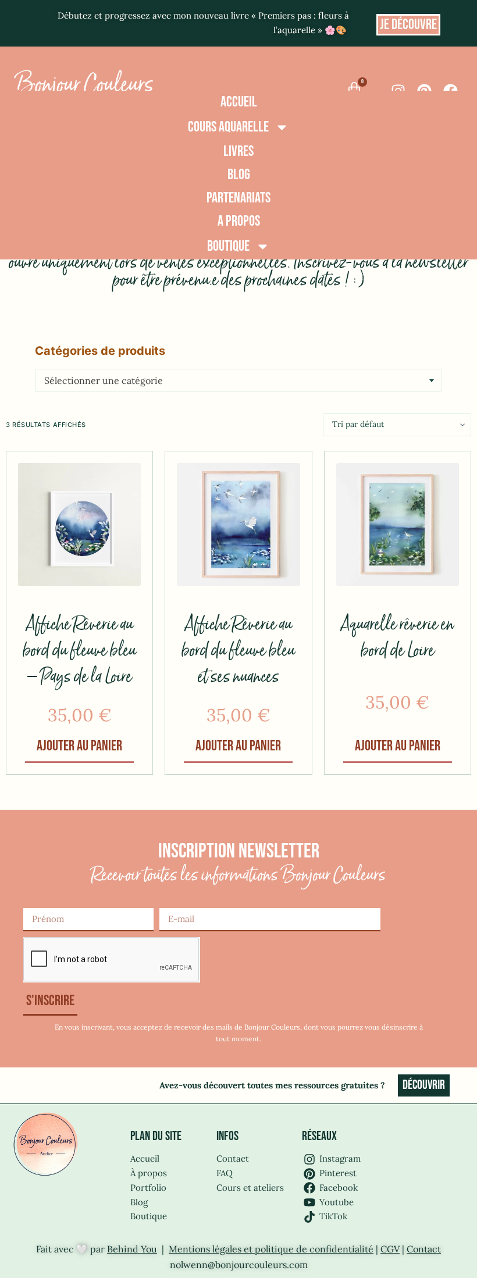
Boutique (228, 246)
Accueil (238, 102)
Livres (238, 152)
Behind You (132, 1249)
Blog (238, 175)
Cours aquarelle (228, 127)
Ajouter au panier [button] (79, 746)
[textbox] (238, 380)
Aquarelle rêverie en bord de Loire (397, 638)
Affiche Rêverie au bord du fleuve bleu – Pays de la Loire (79, 651)
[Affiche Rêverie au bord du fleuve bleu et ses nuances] (238, 524)
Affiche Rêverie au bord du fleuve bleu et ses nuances (238, 651)
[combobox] (238, 380)
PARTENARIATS (238, 198)
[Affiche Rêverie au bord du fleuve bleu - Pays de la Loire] (79, 524)
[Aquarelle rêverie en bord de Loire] (397, 524)
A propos (239, 221)
